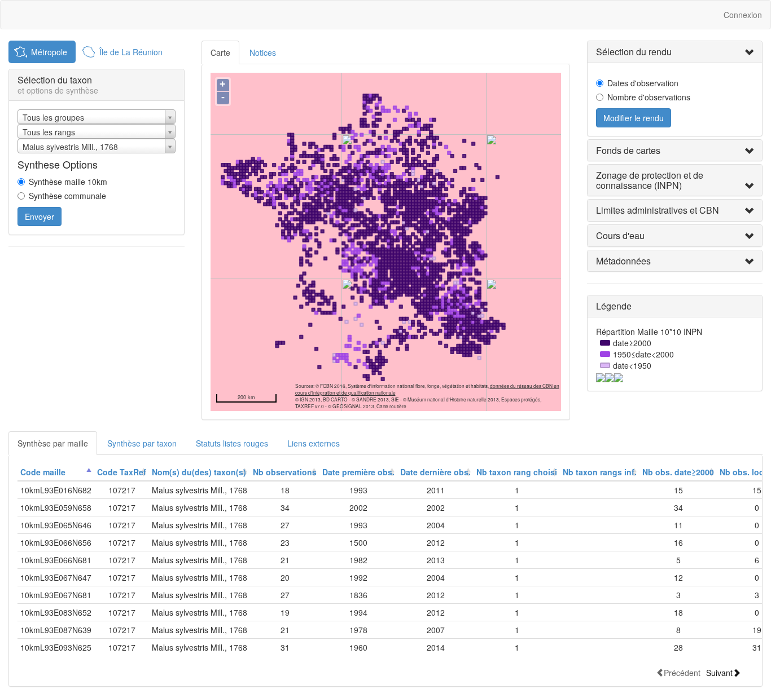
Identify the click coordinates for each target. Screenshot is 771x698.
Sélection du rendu (634, 51)
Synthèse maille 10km (68, 181)
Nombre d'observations (648, 97)
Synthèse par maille (52, 443)
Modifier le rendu (633, 117)
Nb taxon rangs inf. (600, 472)
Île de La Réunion (131, 52)
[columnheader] (55, 472)
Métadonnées (623, 260)
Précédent (682, 672)
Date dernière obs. (435, 472)
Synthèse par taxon (142, 443)
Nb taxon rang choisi (516, 472)
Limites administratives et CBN (657, 210)
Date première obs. (358, 472)
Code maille (42, 472)
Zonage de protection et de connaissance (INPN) (649, 180)
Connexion (743, 14)
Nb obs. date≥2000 (678, 472)
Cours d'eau (620, 235)
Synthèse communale (67, 195)
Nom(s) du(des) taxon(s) (199, 472)
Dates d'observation (642, 83)
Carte (220, 52)
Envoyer (39, 216)
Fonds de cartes (628, 150)
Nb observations (285, 472)
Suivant (719, 672)
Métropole (49, 52)
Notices (262, 52)
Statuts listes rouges (232, 443)
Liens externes (313, 443)
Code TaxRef (121, 472)
